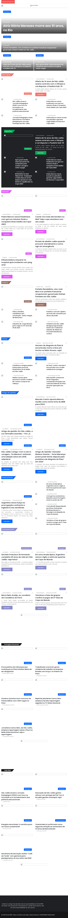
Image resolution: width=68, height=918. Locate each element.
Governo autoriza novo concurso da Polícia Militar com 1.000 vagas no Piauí (16, 700)
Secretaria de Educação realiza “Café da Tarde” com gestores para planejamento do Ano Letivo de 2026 (16, 856)
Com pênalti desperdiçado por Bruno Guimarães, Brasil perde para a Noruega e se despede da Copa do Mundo (56, 510)
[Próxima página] (66, 75)
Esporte (56, 131)
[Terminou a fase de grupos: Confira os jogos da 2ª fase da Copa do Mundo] (36, 518)
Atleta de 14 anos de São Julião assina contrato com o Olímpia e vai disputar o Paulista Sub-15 (17, 66)
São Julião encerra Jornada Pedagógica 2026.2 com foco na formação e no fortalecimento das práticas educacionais (20, 106)
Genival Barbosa (40, 79)
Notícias (59, 191)
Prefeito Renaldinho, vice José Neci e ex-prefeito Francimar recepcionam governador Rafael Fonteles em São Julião (29, 49)
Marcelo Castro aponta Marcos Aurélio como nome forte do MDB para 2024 (50, 401)
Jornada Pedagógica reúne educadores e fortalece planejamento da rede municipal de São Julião (22, 121)
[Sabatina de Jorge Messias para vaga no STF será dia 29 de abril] (2, 322)
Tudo (52, 74)
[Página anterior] (63, 75)
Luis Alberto (5, 428)
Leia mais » (41, 94)
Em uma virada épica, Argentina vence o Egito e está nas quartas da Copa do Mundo (56, 487)
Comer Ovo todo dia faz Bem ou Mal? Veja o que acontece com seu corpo (49, 219)
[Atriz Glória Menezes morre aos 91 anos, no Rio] (34, 21)
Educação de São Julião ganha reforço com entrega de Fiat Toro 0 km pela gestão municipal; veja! (49, 795)
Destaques (7, 11)
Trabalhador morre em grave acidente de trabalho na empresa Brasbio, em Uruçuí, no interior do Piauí (49, 670)
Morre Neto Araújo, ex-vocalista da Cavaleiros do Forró (15, 596)
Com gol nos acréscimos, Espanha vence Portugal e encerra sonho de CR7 (55, 498)
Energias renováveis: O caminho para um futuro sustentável (16, 825)
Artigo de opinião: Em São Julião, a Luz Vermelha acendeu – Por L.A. (17, 432)
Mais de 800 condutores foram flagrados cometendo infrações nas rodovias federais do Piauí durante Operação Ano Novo (56, 383)
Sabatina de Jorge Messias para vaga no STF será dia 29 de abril (22, 326)
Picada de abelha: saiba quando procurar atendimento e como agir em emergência (50, 244)
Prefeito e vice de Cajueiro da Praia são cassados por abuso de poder (56, 314)
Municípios (58, 74)
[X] (63, 915)
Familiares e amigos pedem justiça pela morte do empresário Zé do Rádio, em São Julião (22, 368)
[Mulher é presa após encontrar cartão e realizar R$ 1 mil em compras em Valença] (2, 375)
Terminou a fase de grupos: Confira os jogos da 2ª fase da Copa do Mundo (56, 522)
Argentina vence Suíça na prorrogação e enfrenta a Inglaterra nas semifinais (13, 505)
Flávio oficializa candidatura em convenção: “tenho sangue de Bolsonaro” (22, 315)
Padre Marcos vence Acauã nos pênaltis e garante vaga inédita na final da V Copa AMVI (56, 121)
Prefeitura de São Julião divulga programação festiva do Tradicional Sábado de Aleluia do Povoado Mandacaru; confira (55, 329)
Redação (38, 214)
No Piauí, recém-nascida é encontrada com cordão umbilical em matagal (56, 367)
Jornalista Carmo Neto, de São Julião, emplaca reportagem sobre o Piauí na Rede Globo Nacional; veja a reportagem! (17, 731)
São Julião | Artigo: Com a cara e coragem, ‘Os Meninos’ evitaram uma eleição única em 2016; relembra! (16, 455)
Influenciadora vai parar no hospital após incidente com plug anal (16, 262)
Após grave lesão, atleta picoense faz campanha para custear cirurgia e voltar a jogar (49, 66)
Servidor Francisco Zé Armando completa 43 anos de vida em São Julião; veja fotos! (17, 557)
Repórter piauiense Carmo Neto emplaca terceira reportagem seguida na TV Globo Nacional (48, 700)
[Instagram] (66, 915)
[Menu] (2, 6)
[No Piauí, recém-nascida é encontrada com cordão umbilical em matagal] (36, 363)
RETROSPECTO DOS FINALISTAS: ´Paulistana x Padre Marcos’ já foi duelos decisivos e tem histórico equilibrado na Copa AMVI (23, 179)
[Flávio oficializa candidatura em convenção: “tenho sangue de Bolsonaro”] (2, 309)
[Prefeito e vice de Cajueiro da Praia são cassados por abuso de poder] (36, 309)
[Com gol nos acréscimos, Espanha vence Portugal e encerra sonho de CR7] (36, 494)
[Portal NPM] (34, 5)
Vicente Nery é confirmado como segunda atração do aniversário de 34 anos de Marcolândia (50, 826)
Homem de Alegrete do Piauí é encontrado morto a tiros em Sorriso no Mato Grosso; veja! (49, 348)
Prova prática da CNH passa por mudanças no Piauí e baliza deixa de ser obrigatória (16, 669)
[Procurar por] (66, 6)
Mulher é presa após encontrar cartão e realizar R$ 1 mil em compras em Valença (22, 381)
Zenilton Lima (39, 286)
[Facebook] (61, 915)
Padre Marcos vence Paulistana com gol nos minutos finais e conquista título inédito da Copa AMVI (56, 104)
